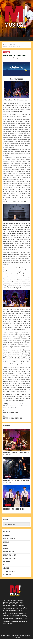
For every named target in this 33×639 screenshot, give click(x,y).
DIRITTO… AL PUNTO (9, 539)
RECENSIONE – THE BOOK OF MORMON (16, 496)
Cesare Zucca (8, 58)
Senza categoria (8, 565)
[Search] (29, 39)
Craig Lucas (13, 405)
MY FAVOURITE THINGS (9, 558)
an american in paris (13, 403)
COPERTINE (6, 536)
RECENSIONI (6, 52)
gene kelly (20, 405)
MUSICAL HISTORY (8, 552)
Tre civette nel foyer (9, 571)
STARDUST (6, 568)
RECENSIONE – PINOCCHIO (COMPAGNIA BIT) (16, 440)
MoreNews (26, 635)
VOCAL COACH (7, 575)
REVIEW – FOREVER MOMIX (10, 412)
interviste (6, 549)
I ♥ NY (5, 545)
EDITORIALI (6, 542)
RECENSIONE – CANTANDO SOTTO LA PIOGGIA (16, 468)
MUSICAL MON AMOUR (9, 555)
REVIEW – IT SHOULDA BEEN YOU (12, 417)
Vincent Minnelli (12, 407)
